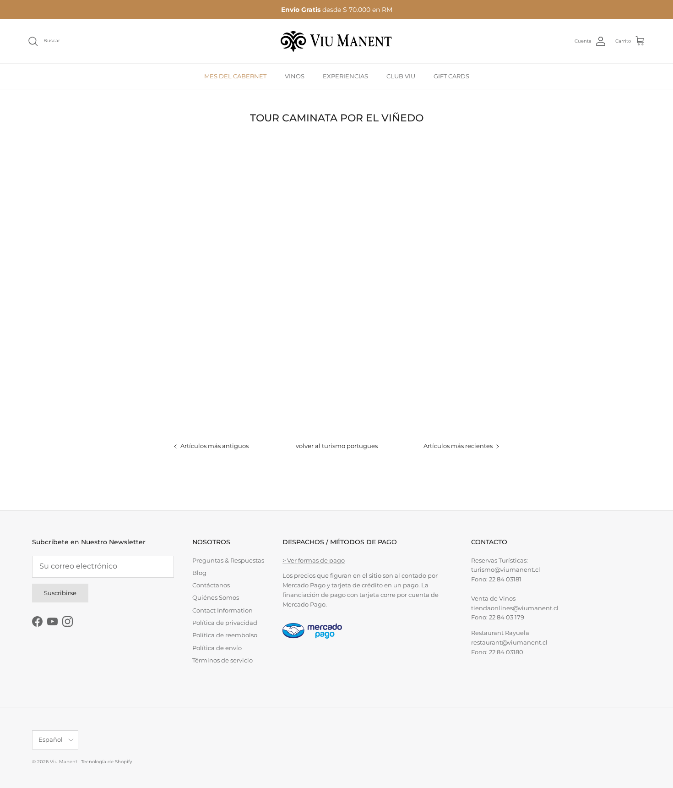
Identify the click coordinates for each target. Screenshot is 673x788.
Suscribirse (60, 592)
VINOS (294, 75)
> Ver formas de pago (313, 560)
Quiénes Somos (215, 597)
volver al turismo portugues (337, 445)
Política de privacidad (224, 622)
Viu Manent (64, 762)
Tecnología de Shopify (106, 762)
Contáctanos (211, 585)
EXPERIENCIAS (345, 75)
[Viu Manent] (336, 41)
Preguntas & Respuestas (228, 560)
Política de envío (217, 647)
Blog (199, 572)
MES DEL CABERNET (235, 75)
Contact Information (222, 610)
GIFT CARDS (451, 75)
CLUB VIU (400, 75)
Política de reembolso (224, 635)
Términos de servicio (222, 660)
